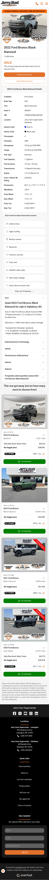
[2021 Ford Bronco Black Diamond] (24, 555)
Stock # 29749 (8, 432)
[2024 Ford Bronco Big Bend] (24, 412)
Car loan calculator (24, 779)
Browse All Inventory (24, 75)
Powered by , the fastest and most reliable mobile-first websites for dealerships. (24, 868)
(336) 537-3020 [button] (26, 736)
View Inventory (24, 766)
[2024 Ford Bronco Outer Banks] (24, 624)
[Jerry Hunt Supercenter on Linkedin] (35, 713)
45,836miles (41, 581)
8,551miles (41, 438)
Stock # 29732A (8, 505)
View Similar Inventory (24, 81)
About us (24, 773)
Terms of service (24, 805)
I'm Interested (26, 461)
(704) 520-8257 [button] (26, 750)
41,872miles (41, 651)
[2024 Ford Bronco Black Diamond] (24, 485)
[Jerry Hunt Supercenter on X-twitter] (19, 713)
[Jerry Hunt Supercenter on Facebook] (13, 713)
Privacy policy (24, 786)
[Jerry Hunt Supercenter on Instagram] (30, 713)
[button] (37, 3)
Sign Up (24, 852)
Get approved (24, 799)
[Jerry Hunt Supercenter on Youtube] (24, 713)
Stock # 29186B (8, 645)
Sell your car (24, 792)
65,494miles (41, 512)
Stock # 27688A (8, 575)
